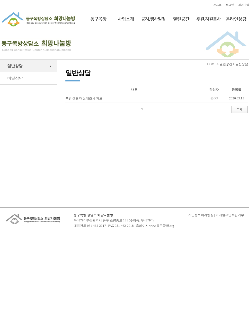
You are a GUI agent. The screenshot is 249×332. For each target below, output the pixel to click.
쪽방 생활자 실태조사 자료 (83, 98)
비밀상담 (15, 78)
